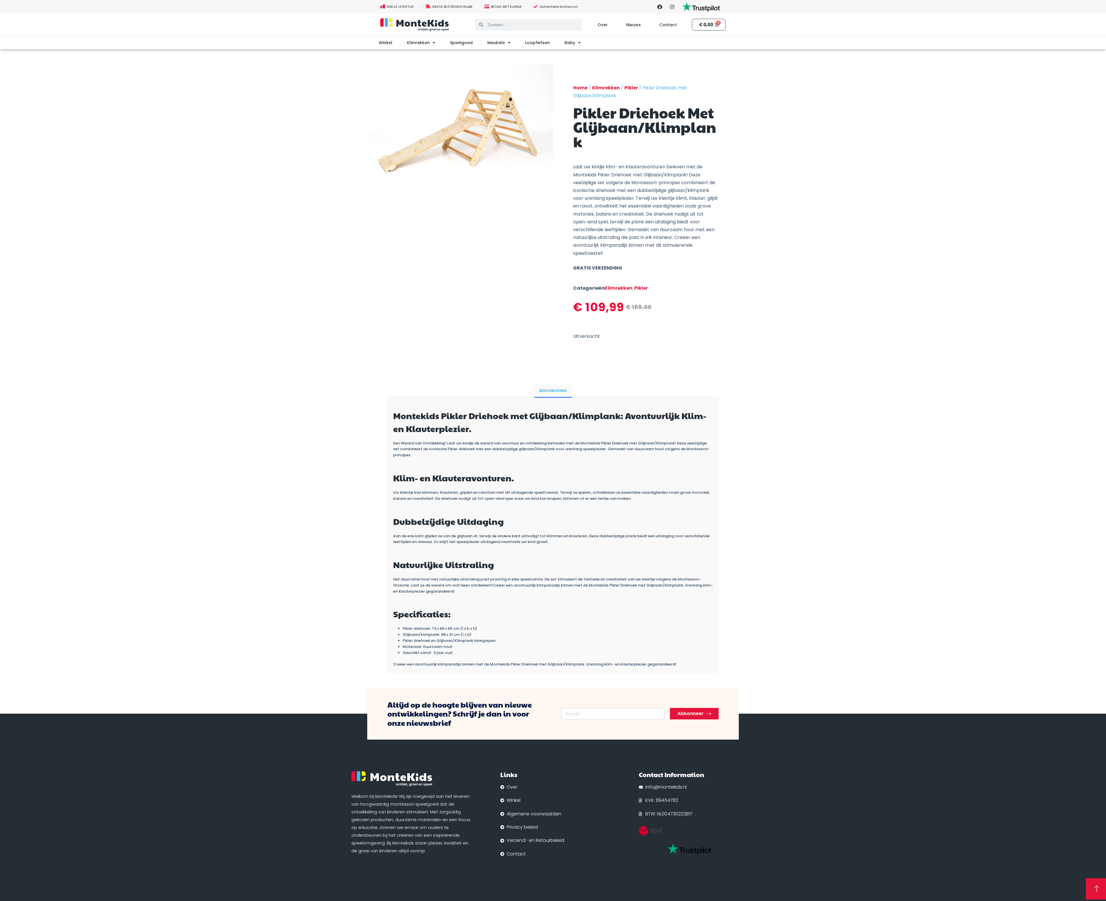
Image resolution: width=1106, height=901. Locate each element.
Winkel (385, 43)
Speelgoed (461, 43)
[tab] (553, 390)
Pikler (631, 87)
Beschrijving (553, 390)
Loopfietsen (537, 43)
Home (580, 87)
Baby (570, 43)
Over (603, 25)
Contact (668, 25)
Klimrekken (418, 43)
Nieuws (633, 25)
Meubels (496, 43)
